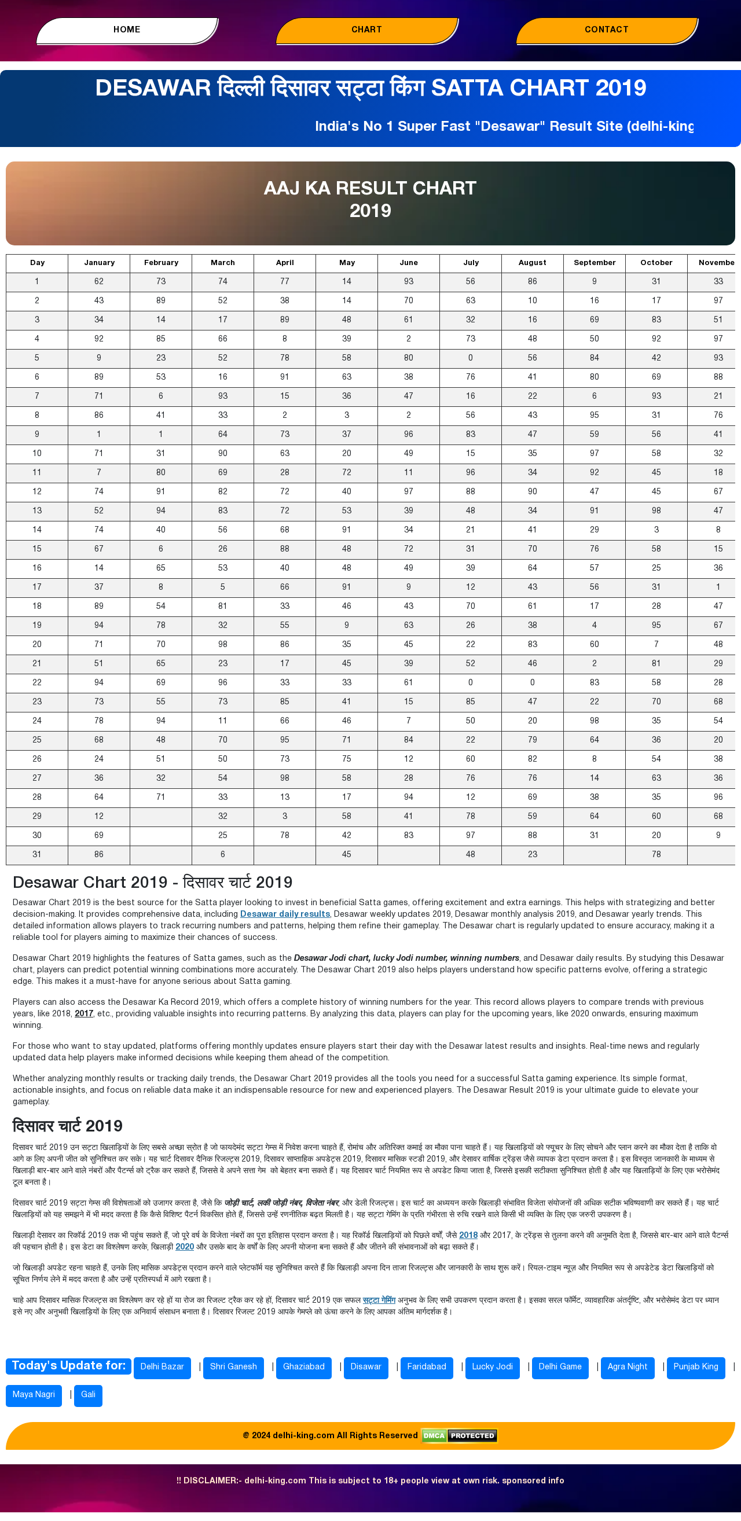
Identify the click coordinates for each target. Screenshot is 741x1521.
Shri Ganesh (233, 1367)
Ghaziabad (304, 1367)
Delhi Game (560, 1367)
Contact (607, 30)
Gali (88, 1395)
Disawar (366, 1367)
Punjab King (696, 1367)
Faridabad (427, 1367)
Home (126, 30)
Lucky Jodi (492, 1367)
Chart (367, 30)
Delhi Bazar (162, 1367)
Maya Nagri (34, 1395)
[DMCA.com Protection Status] (459, 1435)
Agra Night (628, 1367)
